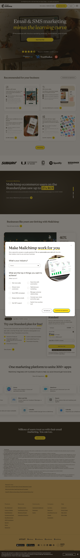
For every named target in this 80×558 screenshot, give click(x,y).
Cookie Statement (26, 555)
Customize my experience (61, 310)
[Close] (71, 245)
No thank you (47, 310)
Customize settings (69, 554)
